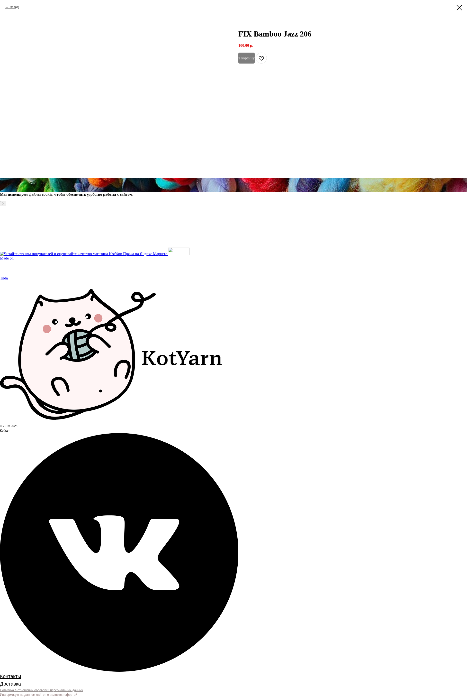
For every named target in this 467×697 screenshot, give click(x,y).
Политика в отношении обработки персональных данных (41, 690)
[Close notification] (3, 203)
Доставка (10, 684)
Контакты (10, 676)
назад (14, 7)
